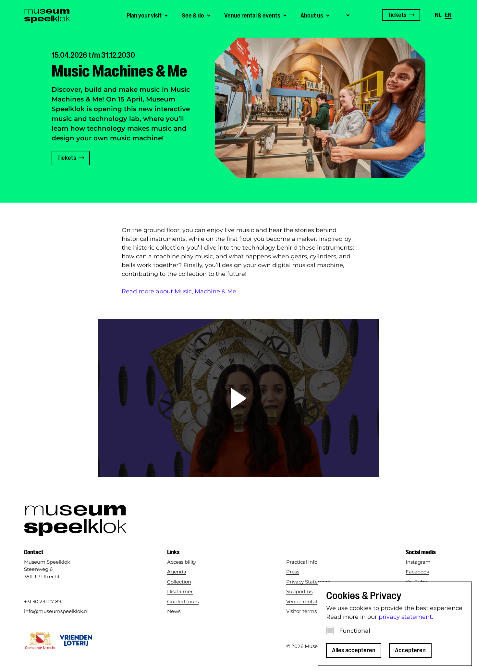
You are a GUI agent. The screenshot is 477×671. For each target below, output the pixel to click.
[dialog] (395, 624)
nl (438, 14)
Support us (299, 591)
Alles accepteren (353, 650)
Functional (354, 630)
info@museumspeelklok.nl (56, 611)
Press (292, 572)
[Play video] (238, 398)
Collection (179, 582)
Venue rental (301, 601)
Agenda (176, 572)
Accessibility (181, 562)
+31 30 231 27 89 (42, 601)
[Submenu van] (346, 15)
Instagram (418, 562)
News (173, 611)
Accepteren (410, 650)
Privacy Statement (308, 582)
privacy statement (405, 616)
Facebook (417, 572)
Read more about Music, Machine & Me (179, 291)
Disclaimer (180, 591)
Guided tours (183, 601)
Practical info (301, 562)
